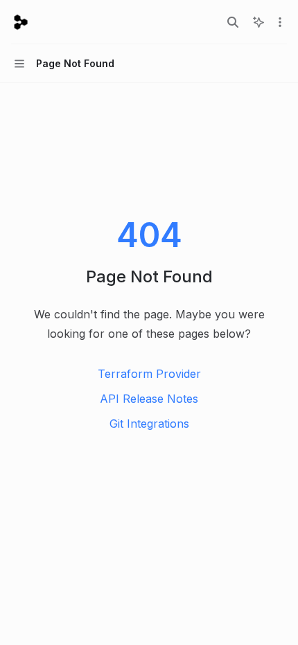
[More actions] (280, 22)
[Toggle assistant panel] (258, 22)
